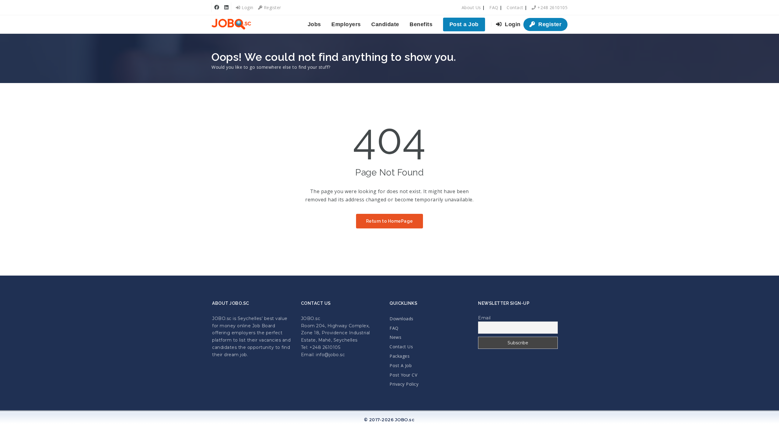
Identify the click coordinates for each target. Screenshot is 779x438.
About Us (471, 7)
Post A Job (401, 365)
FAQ (493, 7)
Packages (400, 356)
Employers (346, 24)
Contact (515, 7)
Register (271, 7)
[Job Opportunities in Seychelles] (231, 24)
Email (484, 318)
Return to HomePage (389, 221)
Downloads (402, 319)
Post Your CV (403, 375)
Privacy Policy (404, 384)
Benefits (421, 24)
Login (246, 7)
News (395, 337)
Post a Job (464, 24)
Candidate (385, 24)
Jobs (314, 24)
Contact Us (401, 346)
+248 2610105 (552, 7)
